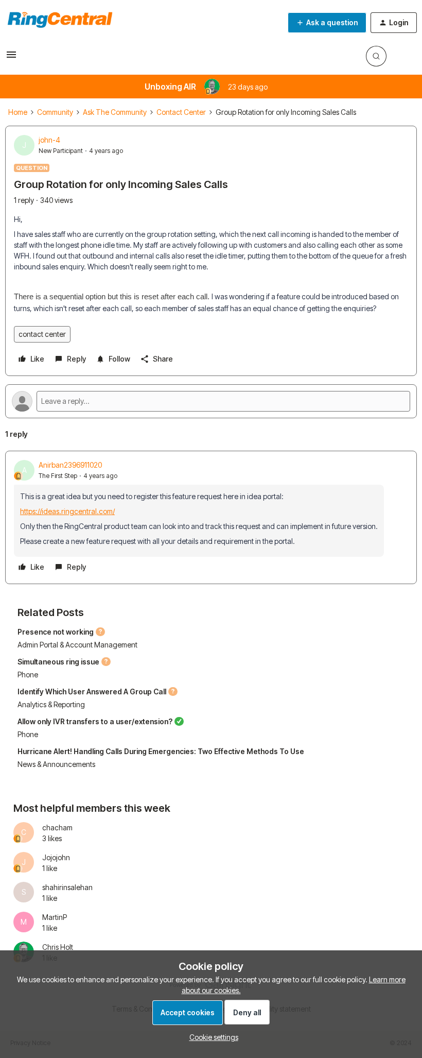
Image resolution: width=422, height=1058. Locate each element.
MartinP (54, 917)
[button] (11, 58)
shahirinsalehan (67, 887)
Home (17, 112)
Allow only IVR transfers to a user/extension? (94, 721)
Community (55, 112)
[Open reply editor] (211, 401)
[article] (211, 517)
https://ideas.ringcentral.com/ (67, 511)
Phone (27, 674)
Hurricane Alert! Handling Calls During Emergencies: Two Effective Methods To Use (160, 751)
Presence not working (55, 631)
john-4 (49, 139)
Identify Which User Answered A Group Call (91, 691)
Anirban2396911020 (70, 464)
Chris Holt (57, 947)
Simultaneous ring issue (58, 661)
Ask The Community (115, 112)
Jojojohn (56, 857)
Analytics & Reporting (51, 704)
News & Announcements (56, 764)
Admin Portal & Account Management (77, 644)
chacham (57, 827)
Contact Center (181, 112)
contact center (42, 334)
